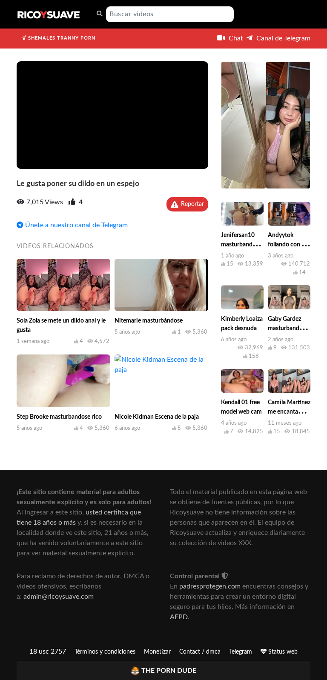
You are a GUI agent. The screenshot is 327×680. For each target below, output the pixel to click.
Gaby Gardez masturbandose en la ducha (288, 328)
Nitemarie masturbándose (149, 321)
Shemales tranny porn (60, 38)
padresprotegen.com (210, 586)
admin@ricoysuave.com (58, 596)
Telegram (240, 652)
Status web (282, 652)
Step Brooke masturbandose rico (59, 417)
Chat (235, 38)
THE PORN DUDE (168, 670)
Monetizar (157, 652)
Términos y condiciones (105, 652)
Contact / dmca (200, 652)
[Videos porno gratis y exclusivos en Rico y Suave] (48, 14)
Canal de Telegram (282, 38)
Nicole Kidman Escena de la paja (157, 417)
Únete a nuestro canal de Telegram (75, 225)
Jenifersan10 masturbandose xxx (241, 244)
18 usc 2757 (47, 651)
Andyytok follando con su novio (287, 244)
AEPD (179, 617)
